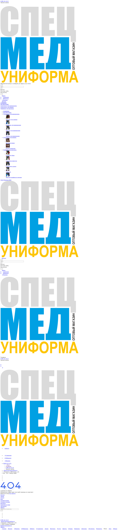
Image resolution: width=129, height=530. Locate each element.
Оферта (2, 507)
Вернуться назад (5, 493)
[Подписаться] (2, 510)
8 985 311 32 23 (4, 1)
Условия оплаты (5, 500)
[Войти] (1, 363)
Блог (2, 499)
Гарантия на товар (5, 504)
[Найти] (2, 94)
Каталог (3, 495)
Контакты (3, 503)
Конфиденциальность (6, 525)
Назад (8, 465)
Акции (2, 496)
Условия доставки (5, 502)
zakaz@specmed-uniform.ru (10, 470)
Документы (3, 506)
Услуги (2, 497)
